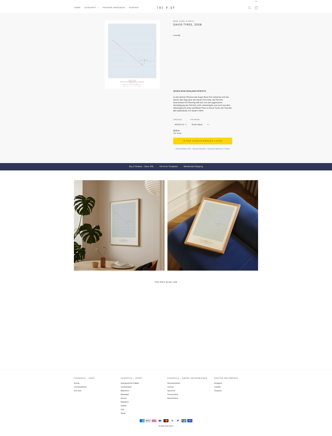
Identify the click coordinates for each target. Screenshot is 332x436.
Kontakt (134, 8)
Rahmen (195, 119)
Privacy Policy (172, 394)
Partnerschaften (173, 383)
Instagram (218, 383)
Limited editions (80, 387)
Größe (177, 119)
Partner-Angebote (114, 8)
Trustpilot (218, 391)
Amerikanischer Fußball (130, 383)
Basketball (125, 394)
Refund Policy (172, 398)
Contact (170, 387)
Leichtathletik (126, 387)
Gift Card (77, 391)
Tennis (123, 413)
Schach (124, 398)
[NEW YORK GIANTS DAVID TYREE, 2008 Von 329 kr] (178, 61)
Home (77, 8)
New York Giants (183, 21)
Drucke (76, 383)
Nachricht (171, 391)
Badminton (125, 391)
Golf (122, 409)
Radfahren (125, 402)
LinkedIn (217, 387)
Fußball (123, 406)
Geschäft (91, 8)
